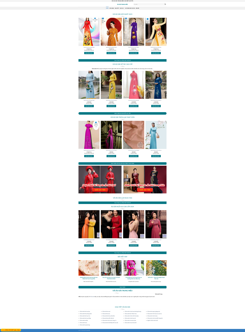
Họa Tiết (117, 8)
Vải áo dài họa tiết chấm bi (108, 318)
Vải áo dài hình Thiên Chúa (131, 313)
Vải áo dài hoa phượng (85, 324)
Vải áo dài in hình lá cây (152, 315)
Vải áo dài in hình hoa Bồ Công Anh (155, 318)
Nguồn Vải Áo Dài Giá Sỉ (152, 320)
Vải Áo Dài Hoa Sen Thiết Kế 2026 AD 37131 (137, 47)
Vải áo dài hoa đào (84, 320)
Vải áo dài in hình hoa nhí (130, 318)
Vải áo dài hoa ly (83, 322)
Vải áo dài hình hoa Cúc (85, 315)
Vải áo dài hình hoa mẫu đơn (108, 315)
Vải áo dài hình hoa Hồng (85, 318)
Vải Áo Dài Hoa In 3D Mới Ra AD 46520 (159, 47)
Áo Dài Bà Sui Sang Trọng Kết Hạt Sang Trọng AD (160, 239)
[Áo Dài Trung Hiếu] (122, 4)
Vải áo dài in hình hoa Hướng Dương (133, 311)
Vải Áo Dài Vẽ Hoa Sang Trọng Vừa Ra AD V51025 (161, 100)
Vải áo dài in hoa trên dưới (130, 322)
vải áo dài (92, 296)
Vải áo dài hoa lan (106, 313)
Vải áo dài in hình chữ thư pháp (132, 315)
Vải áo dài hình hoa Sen (85, 311)
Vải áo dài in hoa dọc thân (130, 320)
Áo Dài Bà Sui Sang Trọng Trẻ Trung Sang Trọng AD (94, 239)
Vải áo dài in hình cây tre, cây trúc (154, 313)
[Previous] (78, 273)
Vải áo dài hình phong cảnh (86, 313)
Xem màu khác (89, 53)
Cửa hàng (111, 8)
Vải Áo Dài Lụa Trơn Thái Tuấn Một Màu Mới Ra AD (116, 150)
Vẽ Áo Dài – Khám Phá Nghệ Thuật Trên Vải (156, 278)
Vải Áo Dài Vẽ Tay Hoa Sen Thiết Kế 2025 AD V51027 (139, 100)
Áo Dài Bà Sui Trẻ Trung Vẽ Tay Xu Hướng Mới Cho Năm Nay (134, 278)
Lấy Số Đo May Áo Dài (130, 8)
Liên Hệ (137, 8)
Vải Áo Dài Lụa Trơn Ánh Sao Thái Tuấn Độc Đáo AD (161, 150)
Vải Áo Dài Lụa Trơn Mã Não (134, 150)
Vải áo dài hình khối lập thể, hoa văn (110, 322)
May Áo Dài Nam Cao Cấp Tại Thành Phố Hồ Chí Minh (111, 278)
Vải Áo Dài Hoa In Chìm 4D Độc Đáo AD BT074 (93, 150)
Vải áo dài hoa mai (106, 311)
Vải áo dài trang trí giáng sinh (153, 311)
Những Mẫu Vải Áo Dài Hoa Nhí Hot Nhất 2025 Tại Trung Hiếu (89, 278)
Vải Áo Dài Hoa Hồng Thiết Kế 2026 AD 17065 (93, 47)
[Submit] (165, 4)
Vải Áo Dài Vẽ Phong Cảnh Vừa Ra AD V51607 (93, 100)
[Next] (167, 273)
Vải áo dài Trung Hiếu (85, 330)
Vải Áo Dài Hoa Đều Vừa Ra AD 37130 (113, 47)
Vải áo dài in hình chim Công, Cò (109, 320)
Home (107, 8)
